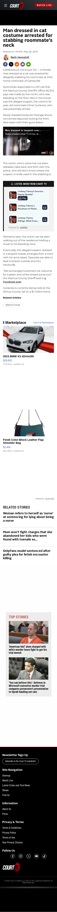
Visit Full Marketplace (43, 323)
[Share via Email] (22, 64)
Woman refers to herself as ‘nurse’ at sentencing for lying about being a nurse (28, 517)
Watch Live (44, 5)
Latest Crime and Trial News (16, 785)
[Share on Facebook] (5, 64)
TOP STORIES (18, 617)
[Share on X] (11, 64)
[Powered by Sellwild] (49, 499)
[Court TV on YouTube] (36, 856)
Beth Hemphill (20, 57)
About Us (6, 809)
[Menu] (5, 5)
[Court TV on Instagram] (21, 856)
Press (5, 813)
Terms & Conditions (11, 827)
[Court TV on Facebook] (13, 856)
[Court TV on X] (28, 856)
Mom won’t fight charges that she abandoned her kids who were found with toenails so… (27, 536)
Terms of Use (8, 837)
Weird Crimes (12, 304)
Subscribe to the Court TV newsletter (20, 761)
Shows (5, 790)
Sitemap (6, 775)
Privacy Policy (9, 832)
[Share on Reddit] (17, 64)
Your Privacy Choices (12, 842)
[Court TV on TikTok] (44, 856)
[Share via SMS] (28, 64)
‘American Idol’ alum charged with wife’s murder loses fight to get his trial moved (28, 649)
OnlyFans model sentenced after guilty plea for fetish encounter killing (27, 555)
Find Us (6, 795)
